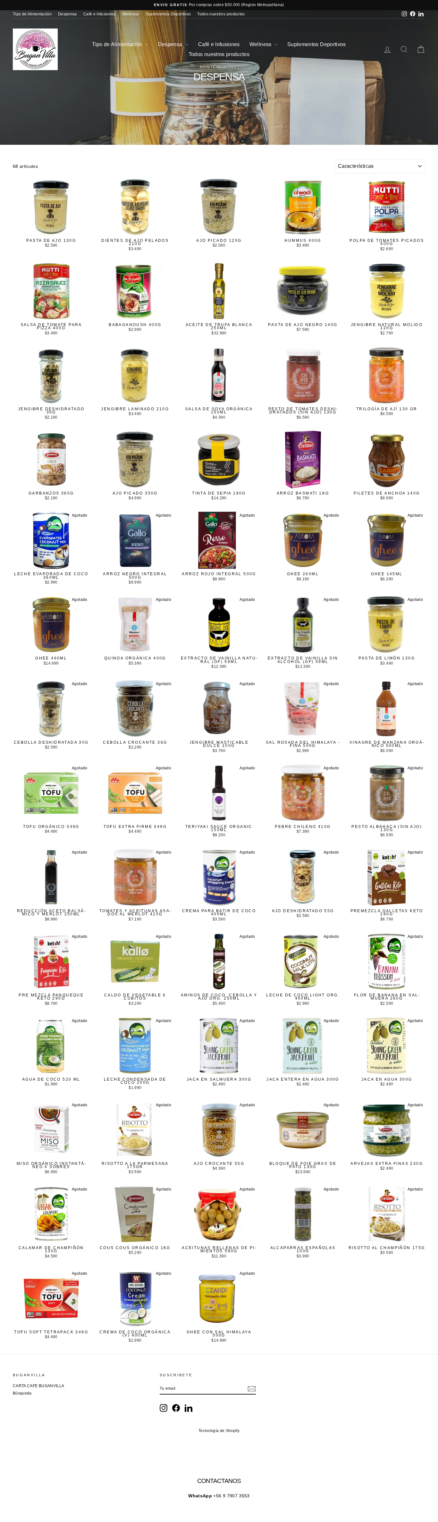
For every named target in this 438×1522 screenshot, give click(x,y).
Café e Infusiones (99, 14)
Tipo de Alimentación (32, 14)
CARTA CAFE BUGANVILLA (38, 1386)
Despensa (67, 14)
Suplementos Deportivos (168, 14)
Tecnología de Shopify (219, 1430)
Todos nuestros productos (221, 14)
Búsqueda (22, 1393)
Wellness (130, 14)
